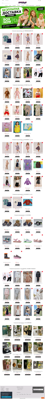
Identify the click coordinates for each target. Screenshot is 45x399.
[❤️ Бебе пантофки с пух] (17, 223)
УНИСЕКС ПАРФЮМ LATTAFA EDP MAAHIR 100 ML (27, 354)
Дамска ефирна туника (17, 78)
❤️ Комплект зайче (7, 133)
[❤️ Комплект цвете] (28, 56)
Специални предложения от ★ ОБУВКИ (22, 215)
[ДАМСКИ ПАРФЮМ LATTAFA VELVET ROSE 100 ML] (7, 365)
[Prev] (1, 17)
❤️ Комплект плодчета (38, 116)
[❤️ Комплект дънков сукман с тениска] (17, 165)
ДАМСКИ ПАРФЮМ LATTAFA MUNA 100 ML (17, 354)
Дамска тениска (7, 78)
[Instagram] (18, 390)
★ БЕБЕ (10, 5)
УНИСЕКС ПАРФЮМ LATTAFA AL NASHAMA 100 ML (38, 337)
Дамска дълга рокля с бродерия (27, 78)
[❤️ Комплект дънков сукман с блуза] (7, 181)
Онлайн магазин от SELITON (22, 398)
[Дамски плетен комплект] (28, 277)
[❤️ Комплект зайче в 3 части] (27, 127)
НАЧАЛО (6, 5)
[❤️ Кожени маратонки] (6, 240)
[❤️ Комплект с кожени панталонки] (38, 181)
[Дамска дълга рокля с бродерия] (27, 72)
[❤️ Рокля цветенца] (17, 127)
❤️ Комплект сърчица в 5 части (27, 99)
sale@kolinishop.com (21, 388)
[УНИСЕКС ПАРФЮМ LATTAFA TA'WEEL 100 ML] (7, 348)
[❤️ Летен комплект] (7, 39)
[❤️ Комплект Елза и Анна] (28, 165)
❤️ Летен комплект (7, 45)
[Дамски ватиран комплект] (28, 293)
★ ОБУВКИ (22, 5)
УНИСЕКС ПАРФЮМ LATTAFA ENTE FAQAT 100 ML (6, 337)
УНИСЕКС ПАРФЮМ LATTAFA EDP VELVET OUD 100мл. (27, 371)
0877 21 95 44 (7, 0)
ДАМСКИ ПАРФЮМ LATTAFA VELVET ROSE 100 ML (7, 371)
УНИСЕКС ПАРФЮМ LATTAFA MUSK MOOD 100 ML (17, 337)
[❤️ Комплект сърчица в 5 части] (28, 93)
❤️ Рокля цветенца (17, 133)
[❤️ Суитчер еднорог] (27, 181)
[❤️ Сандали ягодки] (17, 239)
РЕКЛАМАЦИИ (2, 390)
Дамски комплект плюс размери (38, 78)
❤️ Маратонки (17, 262)
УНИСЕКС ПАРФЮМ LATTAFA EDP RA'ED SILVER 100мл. (38, 371)
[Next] (44, 17)
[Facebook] (17, 390)
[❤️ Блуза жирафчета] (27, 202)
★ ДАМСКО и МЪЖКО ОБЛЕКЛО (30, 5)
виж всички (22, 140)
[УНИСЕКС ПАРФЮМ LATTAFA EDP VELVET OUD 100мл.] (28, 365)
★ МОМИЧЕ (14, 5)
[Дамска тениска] (7, 72)
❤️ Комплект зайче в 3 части (27, 133)
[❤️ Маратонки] (17, 256)
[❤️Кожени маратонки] (38, 223)
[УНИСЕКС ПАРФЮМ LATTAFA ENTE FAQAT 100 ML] (7, 331)
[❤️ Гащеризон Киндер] (38, 93)
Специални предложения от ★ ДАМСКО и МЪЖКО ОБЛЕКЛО (22, 268)
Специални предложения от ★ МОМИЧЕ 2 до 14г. (22, 139)
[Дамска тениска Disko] (38, 55)
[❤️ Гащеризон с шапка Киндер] (7, 110)
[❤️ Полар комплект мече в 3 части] (7, 93)
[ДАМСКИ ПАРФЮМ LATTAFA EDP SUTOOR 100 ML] (38, 348)
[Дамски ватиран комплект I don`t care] (17, 277)
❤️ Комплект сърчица (17, 99)
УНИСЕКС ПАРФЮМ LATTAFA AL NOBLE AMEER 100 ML (28, 337)
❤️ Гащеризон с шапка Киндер (6, 116)
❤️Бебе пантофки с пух (7, 229)
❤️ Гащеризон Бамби (27, 116)
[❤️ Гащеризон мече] (17, 110)
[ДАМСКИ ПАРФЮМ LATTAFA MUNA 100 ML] (17, 348)
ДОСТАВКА (7, 390)
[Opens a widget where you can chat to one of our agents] (42, 398)
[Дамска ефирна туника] (17, 72)
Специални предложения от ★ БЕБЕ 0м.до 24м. (22, 84)
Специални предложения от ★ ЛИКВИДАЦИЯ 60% (22, 30)
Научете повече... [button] (6, 395)
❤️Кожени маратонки (38, 229)
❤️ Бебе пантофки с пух (17, 229)
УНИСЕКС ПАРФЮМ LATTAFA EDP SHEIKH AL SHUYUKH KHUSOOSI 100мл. (17, 372)
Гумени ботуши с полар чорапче (7, 262)
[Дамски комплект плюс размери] (38, 72)
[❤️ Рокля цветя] (17, 39)
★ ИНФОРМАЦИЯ (38, 5)
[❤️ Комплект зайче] (7, 127)
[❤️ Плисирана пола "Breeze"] (17, 181)
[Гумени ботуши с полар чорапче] (7, 256)
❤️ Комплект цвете (28, 62)
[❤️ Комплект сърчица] (17, 93)
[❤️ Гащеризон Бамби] (28, 110)
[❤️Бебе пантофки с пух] (7, 223)
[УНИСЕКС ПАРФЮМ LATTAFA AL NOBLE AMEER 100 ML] (28, 331)
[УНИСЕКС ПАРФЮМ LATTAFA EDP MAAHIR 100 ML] (28, 348)
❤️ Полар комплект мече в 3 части (7, 99)
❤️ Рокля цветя (17, 45)
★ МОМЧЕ (18, 5)
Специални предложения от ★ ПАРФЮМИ (22, 322)
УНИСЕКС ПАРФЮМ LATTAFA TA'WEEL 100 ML (7, 354)
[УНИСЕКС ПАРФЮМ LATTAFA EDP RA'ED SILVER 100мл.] (38, 365)
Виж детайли (7, 156)
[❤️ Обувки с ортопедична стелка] (38, 239)
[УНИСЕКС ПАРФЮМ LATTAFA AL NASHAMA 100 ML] (38, 331)
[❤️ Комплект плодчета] (38, 110)
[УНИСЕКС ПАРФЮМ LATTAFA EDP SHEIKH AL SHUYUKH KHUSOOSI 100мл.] (17, 365)
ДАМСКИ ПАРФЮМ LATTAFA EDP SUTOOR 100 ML (38, 354)
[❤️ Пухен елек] (38, 164)
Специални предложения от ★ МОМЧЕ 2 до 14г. (22, 194)
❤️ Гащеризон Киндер (38, 99)
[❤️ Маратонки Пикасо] (27, 239)
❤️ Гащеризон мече (17, 116)
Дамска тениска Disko (38, 62)
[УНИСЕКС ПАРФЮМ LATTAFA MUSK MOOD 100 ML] (17, 331)
